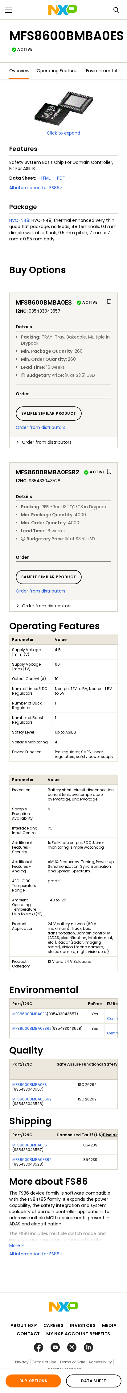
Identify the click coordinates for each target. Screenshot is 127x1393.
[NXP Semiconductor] (62, 9)
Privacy (22, 1362)
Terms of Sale (72, 1362)
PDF (61, 178)
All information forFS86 (34, 188)
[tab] (63, 442)
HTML (45, 178)
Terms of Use (44, 1362)
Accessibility (100, 1362)
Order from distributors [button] (47, 442)
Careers (53, 1325)
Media (109, 1325)
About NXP (23, 1325)
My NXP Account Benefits (78, 1334)
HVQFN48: (19, 220)
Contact (28, 1334)
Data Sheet (93, 1380)
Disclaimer (113, 1134)
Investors (83, 1325)
